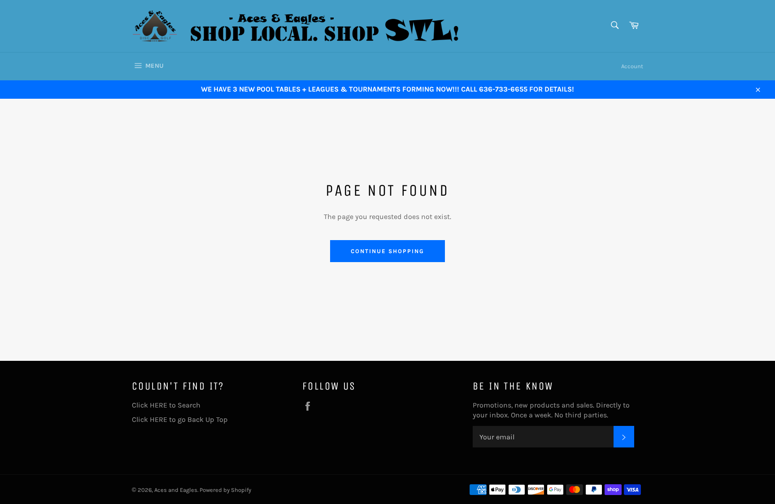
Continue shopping (387, 251)
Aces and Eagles (175, 489)
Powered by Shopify (225, 489)
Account (632, 66)
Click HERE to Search (166, 405)
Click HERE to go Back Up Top (180, 419)
